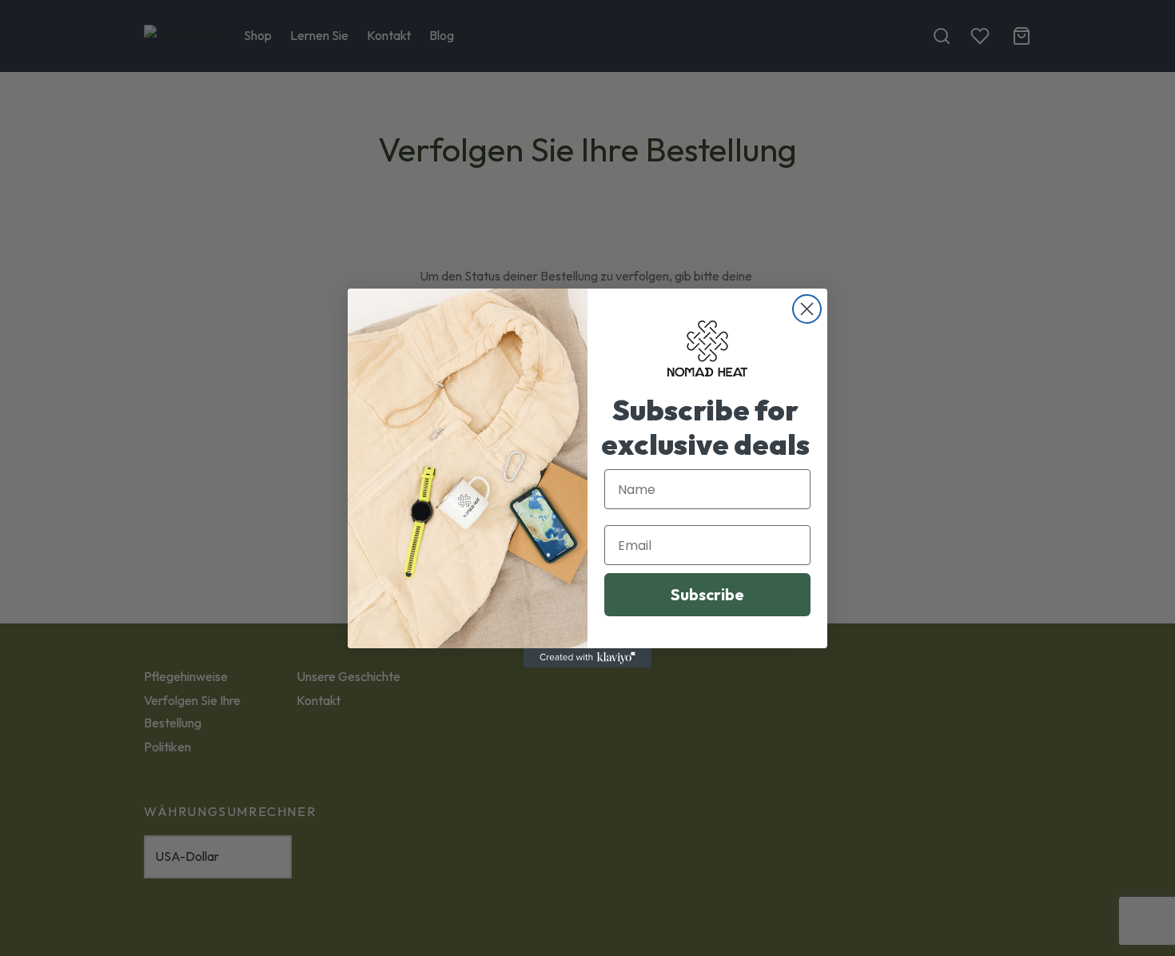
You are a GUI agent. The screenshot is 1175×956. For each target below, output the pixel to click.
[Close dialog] (807, 309)
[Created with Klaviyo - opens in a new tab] (587, 657)
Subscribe (707, 594)
